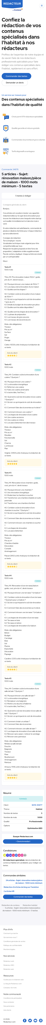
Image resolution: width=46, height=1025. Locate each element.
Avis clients (7, 1010)
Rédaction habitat (30, 905)
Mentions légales (9, 949)
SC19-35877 (37, 805)
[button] (41, 5)
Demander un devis (15, 82)
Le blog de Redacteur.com (12, 984)
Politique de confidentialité (12, 945)
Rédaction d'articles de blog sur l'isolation (21, 887)
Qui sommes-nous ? (10, 937)
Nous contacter (8, 1002)
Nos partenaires (8, 1006)
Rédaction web (8, 969)
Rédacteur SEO (8, 965)
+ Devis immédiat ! (23, 841)
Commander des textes (16, 76)
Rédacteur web (8, 961)
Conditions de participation (12, 998)
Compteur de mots (10, 988)
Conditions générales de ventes (14, 941)
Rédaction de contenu (11, 905)
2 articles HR (9, 891)
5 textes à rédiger (23, 195)
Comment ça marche (10, 933)
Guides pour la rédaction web (13, 980)
